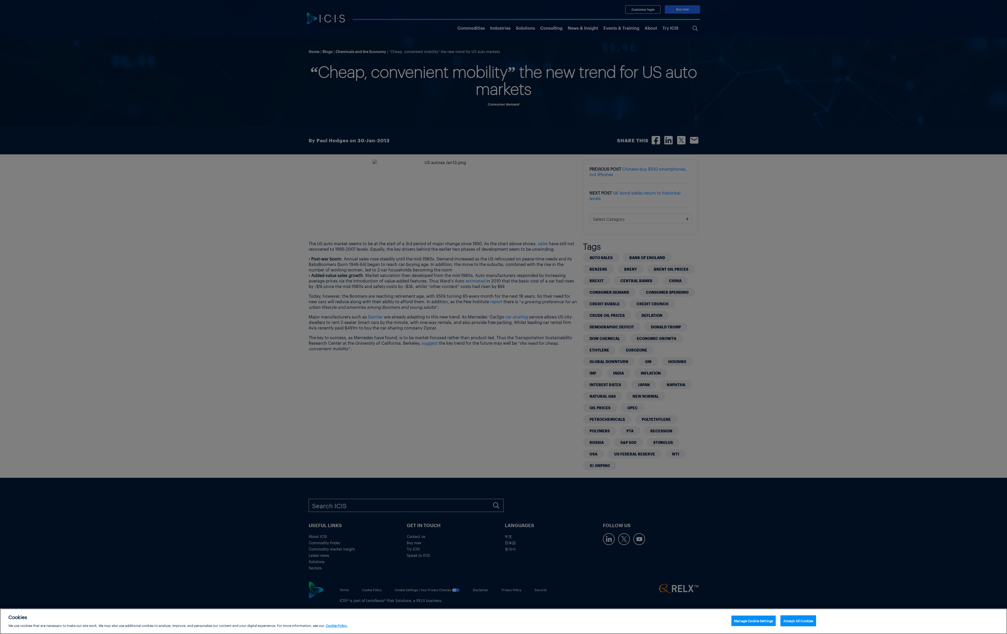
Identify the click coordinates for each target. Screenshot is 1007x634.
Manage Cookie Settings (753, 621)
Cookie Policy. (337, 625)
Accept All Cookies (798, 621)
